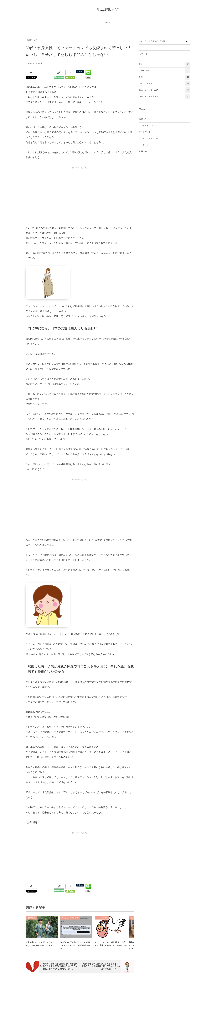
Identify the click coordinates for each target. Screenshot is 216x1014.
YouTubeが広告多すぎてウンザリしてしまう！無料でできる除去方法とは (75, 945)
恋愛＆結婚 (32, 40)
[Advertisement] (80, 190)
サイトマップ (144, 132)
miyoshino (31, 63)
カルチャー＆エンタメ (70, 918)
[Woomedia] (108, 9)
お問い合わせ (144, 119)
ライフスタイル (102, 918)
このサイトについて (147, 126)
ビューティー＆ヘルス (164, 90)
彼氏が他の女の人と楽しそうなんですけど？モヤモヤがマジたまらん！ (41, 944)
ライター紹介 (144, 145)
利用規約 (143, 151)
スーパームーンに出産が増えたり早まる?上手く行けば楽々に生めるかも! (111, 944)
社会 (164, 64)
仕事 (164, 77)
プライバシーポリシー (148, 138)
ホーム (108, 23)
